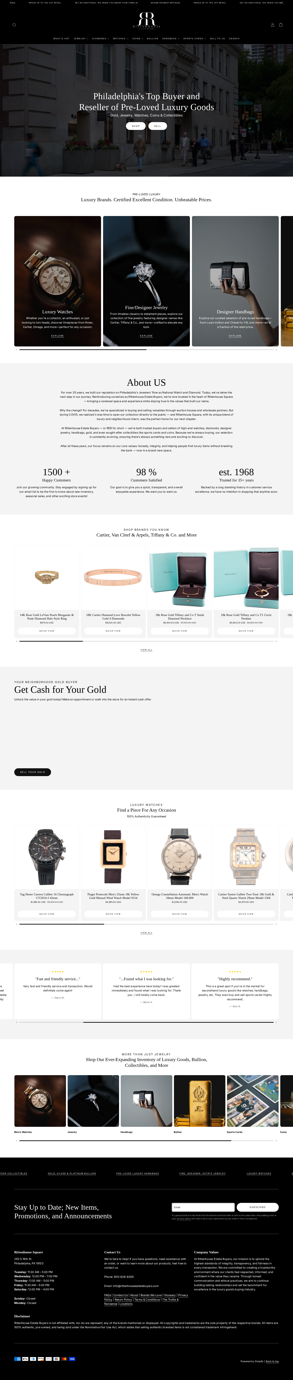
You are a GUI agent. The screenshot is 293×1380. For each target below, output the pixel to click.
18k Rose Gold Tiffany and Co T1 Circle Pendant (246, 616)
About (134, 1295)
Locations (126, 1303)
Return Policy (123, 1299)
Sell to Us (217, 38)
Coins (136, 38)
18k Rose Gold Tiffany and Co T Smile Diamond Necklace (179, 616)
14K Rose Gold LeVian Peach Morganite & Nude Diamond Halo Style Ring (47, 616)
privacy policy (184, 1218)
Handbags (169, 38)
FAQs (107, 1295)
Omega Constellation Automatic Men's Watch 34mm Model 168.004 (180, 896)
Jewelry (80, 38)
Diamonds (99, 38)
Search (234, 38)
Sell (157, 126)
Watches (119, 38)
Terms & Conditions (147, 1299)
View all (146, 650)
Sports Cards (193, 38)
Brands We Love (151, 1295)
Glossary (170, 1295)
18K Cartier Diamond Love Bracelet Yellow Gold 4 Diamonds (113, 616)
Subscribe (258, 1207)
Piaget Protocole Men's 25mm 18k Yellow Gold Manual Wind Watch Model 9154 (113, 896)
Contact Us (120, 1295)
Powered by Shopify (252, 1361)
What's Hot (61, 38)
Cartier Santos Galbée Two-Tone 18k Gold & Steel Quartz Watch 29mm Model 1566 (246, 896)
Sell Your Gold (32, 772)
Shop (136, 126)
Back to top (272, 1361)
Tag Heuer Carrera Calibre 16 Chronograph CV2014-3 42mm (47, 896)
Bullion (152, 38)
